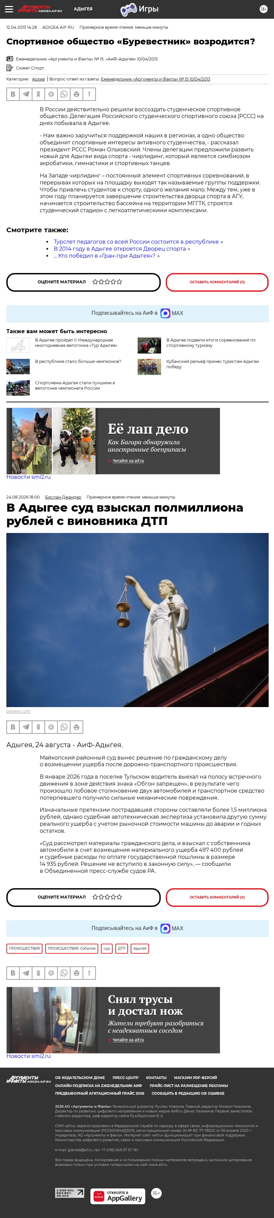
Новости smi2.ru (28, 477)
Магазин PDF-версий (195, 1078)
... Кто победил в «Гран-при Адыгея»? (104, 256)
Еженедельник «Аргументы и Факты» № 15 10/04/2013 (155, 79)
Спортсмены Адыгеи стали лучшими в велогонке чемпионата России (75, 385)
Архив (38, 79)
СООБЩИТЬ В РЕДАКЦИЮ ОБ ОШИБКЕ (188, 1093)
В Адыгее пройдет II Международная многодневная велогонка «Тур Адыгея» (76, 342)
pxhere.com (18, 711)
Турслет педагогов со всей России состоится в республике (136, 242)
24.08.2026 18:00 (23, 497)
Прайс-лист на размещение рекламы (189, 1086)
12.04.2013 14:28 (21, 27)
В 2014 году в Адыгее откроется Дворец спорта (120, 249)
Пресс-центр (125, 1078)
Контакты (156, 1078)
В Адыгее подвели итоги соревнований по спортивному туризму (211, 342)
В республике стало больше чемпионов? (78, 361)
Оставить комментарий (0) (217, 282)
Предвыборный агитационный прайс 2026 (99, 1093)
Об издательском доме (80, 1078)
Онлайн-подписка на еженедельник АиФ (98, 1086)
